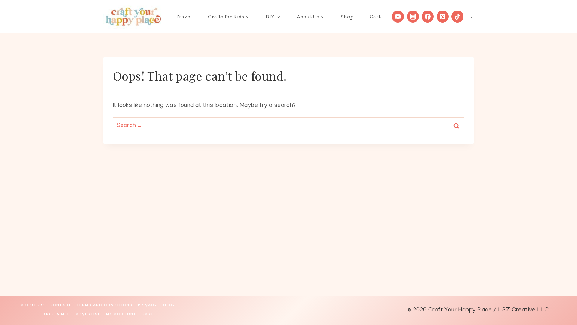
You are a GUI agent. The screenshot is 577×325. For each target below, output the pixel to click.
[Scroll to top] (562, 301)
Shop (347, 16)
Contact (60, 306)
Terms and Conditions (105, 306)
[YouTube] (398, 17)
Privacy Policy (156, 306)
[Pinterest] (443, 17)
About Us (32, 306)
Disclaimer (56, 315)
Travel (184, 16)
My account (121, 315)
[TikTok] (457, 17)
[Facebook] (428, 17)
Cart (375, 16)
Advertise (88, 315)
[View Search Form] (470, 16)
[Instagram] (413, 17)
